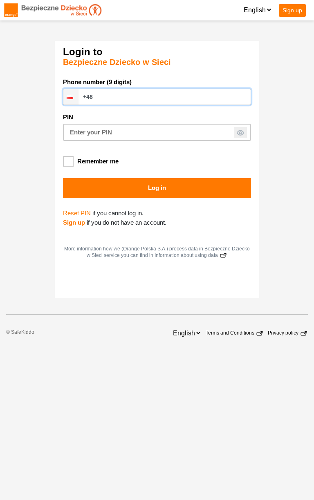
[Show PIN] (240, 132)
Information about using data (187, 255)
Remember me (98, 161)
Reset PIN (77, 213)
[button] (71, 97)
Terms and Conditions (231, 333)
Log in (157, 187)
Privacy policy (284, 333)
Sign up (292, 10)
